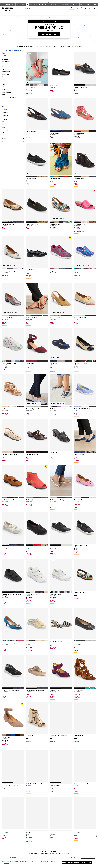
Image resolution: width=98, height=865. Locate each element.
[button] (85, 8)
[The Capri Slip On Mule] (85, 205)
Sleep (3, 77)
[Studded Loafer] (37, 251)
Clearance (8, 50)
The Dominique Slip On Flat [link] (81, 643)
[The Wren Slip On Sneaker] (85, 528)
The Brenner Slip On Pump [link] (8, 643)
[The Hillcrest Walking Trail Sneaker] (61, 718)
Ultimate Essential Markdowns (9, 97)
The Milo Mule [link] (53, 364)
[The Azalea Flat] (61, 68)
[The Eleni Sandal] (61, 813)
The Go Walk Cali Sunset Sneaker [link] (34, 784)
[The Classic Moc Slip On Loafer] (13, 766)
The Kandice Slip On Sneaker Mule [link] (58, 547)
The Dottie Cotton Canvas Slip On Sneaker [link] (61, 409)
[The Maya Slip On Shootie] (13, 298)
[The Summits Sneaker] (61, 575)
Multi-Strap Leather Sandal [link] (32, 833)
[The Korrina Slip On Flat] (13, 205)
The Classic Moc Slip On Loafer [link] (10, 786)
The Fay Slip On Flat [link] (79, 455)
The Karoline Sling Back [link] (56, 318)
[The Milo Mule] (61, 344)
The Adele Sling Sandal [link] (80, 593)
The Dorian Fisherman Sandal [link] (9, 455)
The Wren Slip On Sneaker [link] (80, 546)
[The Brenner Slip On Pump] (13, 623)
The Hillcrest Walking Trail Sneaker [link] (58, 736)
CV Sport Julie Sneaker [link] (56, 271)
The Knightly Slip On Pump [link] (8, 271)
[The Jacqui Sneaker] (37, 159)
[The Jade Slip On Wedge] (85, 344)
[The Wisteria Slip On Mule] (85, 68)
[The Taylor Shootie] (37, 718)
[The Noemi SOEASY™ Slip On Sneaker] (85, 389)
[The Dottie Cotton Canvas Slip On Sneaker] (61, 389)
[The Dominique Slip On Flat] (85, 623)
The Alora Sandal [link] (30, 88)
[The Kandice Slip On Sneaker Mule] (61, 528)
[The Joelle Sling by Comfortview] (37, 389)
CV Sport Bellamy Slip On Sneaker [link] (10, 690)
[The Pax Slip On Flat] (37, 528)
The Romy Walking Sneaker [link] (9, 364)
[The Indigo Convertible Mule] (85, 766)
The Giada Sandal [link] (78, 690)
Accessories (5, 89)
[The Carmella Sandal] (61, 159)
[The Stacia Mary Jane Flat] (13, 480)
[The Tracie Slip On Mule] (37, 623)
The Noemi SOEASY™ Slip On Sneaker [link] (83, 409)
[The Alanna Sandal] (61, 766)
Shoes (4, 87)
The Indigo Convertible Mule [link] (81, 784)
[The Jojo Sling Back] (37, 114)
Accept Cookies (87, 862)
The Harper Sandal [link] (79, 133)
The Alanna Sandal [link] (55, 786)
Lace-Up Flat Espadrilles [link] (56, 642)
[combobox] (41, 8)
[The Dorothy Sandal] (13, 389)
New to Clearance (6, 92)
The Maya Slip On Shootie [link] (8, 318)
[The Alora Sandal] (37, 68)
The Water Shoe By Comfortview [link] (10, 831)
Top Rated (5, 109)
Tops (3, 66)
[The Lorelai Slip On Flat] (85, 298)
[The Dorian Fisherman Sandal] (13, 435)
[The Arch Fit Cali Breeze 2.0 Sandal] (37, 671)
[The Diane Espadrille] (85, 813)
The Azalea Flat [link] (54, 86)
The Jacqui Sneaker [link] (31, 179)
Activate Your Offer (49, 34)
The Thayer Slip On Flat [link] (32, 318)
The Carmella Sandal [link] (55, 179)
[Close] (95, 862)
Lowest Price (6, 115)
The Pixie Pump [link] (6, 737)
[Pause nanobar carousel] (47, 2)
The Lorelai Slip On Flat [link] (80, 318)
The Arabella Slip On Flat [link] (80, 500)
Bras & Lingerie (5, 74)
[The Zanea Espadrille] (61, 205)
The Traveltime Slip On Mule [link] (81, 271)
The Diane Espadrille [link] (79, 831)
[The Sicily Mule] (61, 435)
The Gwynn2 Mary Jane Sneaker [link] (10, 547)
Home (3, 50)
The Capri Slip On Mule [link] (80, 224)
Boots (4, 84)
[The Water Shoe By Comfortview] (13, 813)
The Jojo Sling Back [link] (31, 132)
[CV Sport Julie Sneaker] (61, 251)
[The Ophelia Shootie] (37, 480)
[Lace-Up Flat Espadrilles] (61, 623)
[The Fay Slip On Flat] (85, 435)
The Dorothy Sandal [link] (7, 409)
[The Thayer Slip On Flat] (37, 298)
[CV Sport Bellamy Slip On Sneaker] (13, 671)
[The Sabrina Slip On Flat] (37, 205)
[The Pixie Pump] (13, 718)
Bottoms (4, 69)
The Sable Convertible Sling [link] (57, 500)
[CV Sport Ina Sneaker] (37, 575)
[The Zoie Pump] (37, 344)
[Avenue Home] (7, 9)
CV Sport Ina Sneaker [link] (31, 594)
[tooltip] (7, 4)
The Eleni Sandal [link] (54, 833)
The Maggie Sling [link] (54, 133)
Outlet (3, 94)
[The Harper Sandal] (85, 114)
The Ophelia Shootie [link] (31, 500)
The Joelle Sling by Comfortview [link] (34, 409)
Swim (3, 79)
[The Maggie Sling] (61, 114)
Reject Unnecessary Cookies (71, 862)
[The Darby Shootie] (61, 671)
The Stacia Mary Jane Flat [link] (8, 500)
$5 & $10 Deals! (6, 61)
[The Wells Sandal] (85, 718)
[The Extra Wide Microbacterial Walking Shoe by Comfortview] (13, 575)
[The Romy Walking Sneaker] (13, 344)
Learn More (79, 46)
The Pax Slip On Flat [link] (31, 547)
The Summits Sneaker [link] (55, 594)
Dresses (4, 64)
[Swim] (23, 79)
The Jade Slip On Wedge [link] (80, 364)
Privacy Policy (7, 863)
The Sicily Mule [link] (53, 453)
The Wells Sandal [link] (78, 736)
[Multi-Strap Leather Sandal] (37, 813)
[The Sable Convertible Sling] (61, 480)
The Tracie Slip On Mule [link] (32, 643)
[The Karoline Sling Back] (61, 298)
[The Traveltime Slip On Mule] (85, 251)
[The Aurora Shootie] (85, 159)
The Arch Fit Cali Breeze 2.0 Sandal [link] (35, 690)
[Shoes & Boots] (23, 82)
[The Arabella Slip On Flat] (85, 480)
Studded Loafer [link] (30, 270)
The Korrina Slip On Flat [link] (8, 224)
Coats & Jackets (6, 71)
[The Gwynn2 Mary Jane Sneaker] (13, 528)
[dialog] (95, 4)
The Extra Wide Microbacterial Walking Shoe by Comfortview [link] (11, 595)
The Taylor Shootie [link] (31, 736)
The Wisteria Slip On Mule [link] (80, 88)
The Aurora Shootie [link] (79, 179)
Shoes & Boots (15, 50)
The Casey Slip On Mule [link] (32, 455)
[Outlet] (23, 95)
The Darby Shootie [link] (55, 690)
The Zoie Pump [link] (30, 364)
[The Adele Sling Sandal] (85, 575)
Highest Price (6, 112)
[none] (37, 68)
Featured (5, 106)
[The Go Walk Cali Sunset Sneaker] (37, 766)
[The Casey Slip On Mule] (37, 435)
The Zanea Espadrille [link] (55, 224)
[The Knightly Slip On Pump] (13, 251)
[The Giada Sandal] (85, 671)
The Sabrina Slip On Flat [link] (32, 224)
